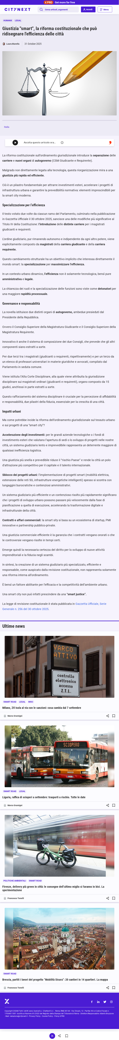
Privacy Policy (34, 1016)
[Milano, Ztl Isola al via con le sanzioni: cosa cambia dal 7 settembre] (59, 667)
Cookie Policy (47, 1016)
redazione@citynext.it (19, 1016)
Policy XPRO (59, 1016)
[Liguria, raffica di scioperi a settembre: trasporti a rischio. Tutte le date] (59, 756)
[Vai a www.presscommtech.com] (110, 142)
